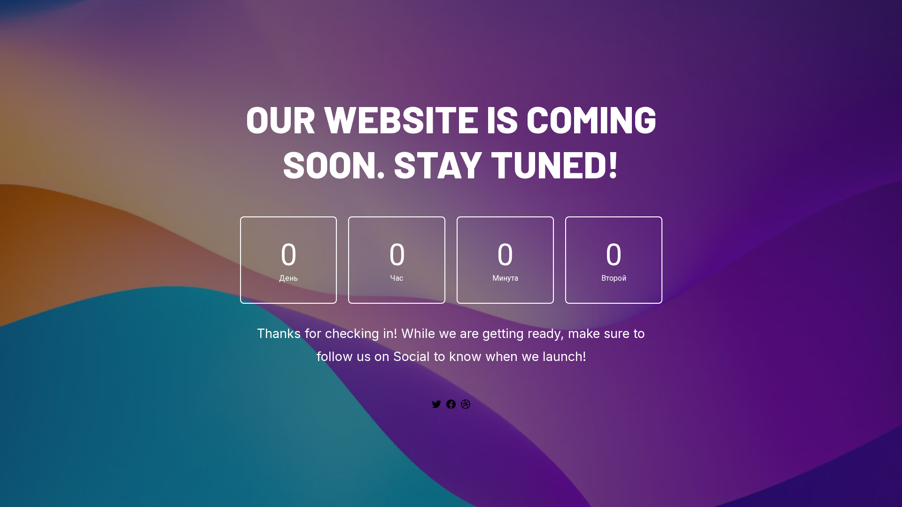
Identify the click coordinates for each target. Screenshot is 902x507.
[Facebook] (451, 407)
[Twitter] (436, 407)
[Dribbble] (465, 407)
